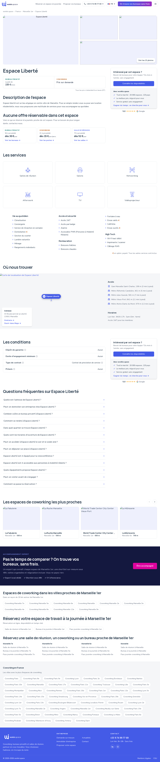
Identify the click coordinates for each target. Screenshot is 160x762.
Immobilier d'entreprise (66, 741)
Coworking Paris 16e (75, 690)
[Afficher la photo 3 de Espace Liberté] (138, 27)
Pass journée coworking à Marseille (135, 654)
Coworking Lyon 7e (13, 708)
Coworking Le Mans (112, 714)
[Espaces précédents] (149, 502)
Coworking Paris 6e (133, 714)
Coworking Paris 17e (57, 684)
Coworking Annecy (63, 720)
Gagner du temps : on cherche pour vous (131, 105)
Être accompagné (145, 565)
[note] (25, 350)
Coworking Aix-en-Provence (84, 696)
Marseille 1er (28, 11)
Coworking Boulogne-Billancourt (62, 702)
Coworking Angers (58, 708)
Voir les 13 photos (145, 60)
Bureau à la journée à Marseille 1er (50, 629)
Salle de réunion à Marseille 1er (18, 629)
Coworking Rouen (115, 702)
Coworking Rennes (54, 690)
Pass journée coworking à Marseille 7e (19, 654)
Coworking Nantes (134, 678)
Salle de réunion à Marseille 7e (15, 647)
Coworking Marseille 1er (81, 708)
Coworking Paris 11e (79, 684)
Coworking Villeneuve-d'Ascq (38, 720)
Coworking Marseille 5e (39, 603)
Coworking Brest (33, 714)
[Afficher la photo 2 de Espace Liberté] (99, 27)
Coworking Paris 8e (31, 678)
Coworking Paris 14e (13, 696)
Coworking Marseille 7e (14, 603)
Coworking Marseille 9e (88, 609)
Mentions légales (144, 758)
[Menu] (155, 3)
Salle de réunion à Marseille (132, 647)
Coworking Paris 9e (52, 678)
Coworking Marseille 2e (109, 603)
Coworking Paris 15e (35, 696)
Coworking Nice (35, 690)
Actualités (86, 737)
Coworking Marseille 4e (14, 609)
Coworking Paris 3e (141, 684)
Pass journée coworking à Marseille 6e (97, 654)
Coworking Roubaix (13, 720)
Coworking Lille (121, 684)
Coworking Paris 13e (35, 702)
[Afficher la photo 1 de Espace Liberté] (40, 40)
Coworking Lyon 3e (141, 690)
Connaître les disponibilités (133, 83)
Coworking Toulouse (101, 684)
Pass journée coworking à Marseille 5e (58, 654)
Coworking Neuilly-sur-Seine (107, 708)
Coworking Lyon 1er (13, 702)
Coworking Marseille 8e (39, 609)
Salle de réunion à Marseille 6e (94, 647)
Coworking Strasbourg (58, 696)
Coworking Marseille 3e (134, 603)
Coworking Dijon (83, 720)
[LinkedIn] (112, 747)
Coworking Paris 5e (13, 714)
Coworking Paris (11, 678)
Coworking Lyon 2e (136, 702)
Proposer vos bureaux (72, 4)
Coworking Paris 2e (92, 678)
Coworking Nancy (70, 714)
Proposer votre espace (66, 745)
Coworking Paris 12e (119, 690)
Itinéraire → (9, 320)
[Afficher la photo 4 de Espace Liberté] (118, 53)
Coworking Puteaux (91, 714)
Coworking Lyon (72, 678)
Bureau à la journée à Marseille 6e (96, 651)
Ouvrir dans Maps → (12, 323)
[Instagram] (118, 747)
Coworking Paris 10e (13, 684)
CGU (155, 758)
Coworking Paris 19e (132, 708)
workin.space (8, 11)
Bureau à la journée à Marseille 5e (56, 651)
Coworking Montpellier (14, 690)
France (18, 11)
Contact (85, 741)
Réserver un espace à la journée (48, 4)
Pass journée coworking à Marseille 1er (86, 629)
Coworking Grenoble (131, 696)
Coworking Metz (51, 714)
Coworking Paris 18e (109, 696)
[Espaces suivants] (154, 502)
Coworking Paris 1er (97, 690)
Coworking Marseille (86, 603)
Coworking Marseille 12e (64, 609)
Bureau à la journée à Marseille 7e (17, 651)
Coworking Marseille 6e (63, 603)
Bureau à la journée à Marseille (133, 651)
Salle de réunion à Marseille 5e (55, 647)
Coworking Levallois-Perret (92, 702)
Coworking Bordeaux (113, 678)
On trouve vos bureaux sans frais (135, 4)
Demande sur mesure (65, 737)
